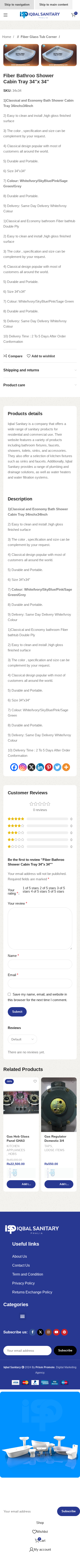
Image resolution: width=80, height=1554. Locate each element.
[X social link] (40, 1332)
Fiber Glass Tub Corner (39, 37)
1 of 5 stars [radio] (31, 888)
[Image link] (32, 1229)
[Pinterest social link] (64, 1332)
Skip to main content (53, 4)
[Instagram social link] (48, 1332)
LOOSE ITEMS (54, 1150)
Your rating (13, 891)
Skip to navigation (17, 4)
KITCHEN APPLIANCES (16, 1148)
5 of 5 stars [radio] (56, 891)
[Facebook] (14, 767)
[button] (21, 1184)
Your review (17, 903)
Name (13, 956)
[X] (31, 767)
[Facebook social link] (32, 1332)
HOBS (12, 1154)
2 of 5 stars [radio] (48, 888)
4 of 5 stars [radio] (39, 891)
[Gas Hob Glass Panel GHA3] (21, 1104)
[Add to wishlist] (35, 1081)
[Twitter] (57, 767)
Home (7, 37)
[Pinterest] (49, 767)
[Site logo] (40, 15)
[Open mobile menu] (5, 14)
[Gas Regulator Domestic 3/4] (59, 1104)
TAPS (48, 1146)
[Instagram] (23, 767)
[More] (66, 767)
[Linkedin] (40, 767)
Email (13, 975)
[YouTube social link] (56, 1332)
